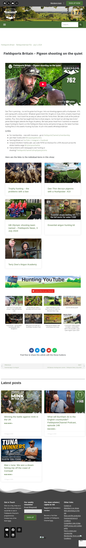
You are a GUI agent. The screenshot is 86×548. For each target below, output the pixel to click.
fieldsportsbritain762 (24, 45)
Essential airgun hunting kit (61, 225)
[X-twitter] (8, 3)
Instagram (35, 140)
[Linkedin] (13, 535)
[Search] (80, 24)
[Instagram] (16, 3)
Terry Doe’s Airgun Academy (22, 264)
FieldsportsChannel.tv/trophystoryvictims (32, 150)
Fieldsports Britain (8, 45)
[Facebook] (4, 3)
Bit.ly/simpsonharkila (32, 145)
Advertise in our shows (71, 508)
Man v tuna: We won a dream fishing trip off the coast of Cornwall (19, 468)
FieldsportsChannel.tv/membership (57, 135)
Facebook (44, 140)
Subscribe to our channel (44, 291)
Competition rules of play (72, 523)
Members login (56, 3)
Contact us (67, 505)
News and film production (72, 516)
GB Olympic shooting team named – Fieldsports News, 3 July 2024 (23, 228)
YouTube (26, 140)
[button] (32, 24)
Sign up (30, 517)
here (9, 521)
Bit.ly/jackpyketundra (34, 138)
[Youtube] (12, 3)
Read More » (8, 423)
